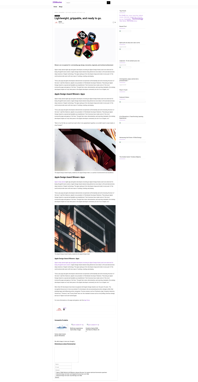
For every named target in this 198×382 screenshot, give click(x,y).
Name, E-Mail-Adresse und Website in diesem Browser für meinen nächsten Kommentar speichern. (81, 372)
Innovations (121, 17)
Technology (137, 19)
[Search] (108, 2)
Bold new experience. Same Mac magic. (76, 329)
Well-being (130, 21)
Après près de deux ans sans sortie (129, 42)
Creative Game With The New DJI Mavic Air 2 (92, 329)
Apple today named (60, 182)
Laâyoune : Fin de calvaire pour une (129, 61)
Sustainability (127, 19)
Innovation (61, 12)
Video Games (122, 21)
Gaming (130, 15)
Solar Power (121, 19)
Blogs (60, 6)
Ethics (127, 15)
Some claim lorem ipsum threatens (60, 334)
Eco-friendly (122, 15)
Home (55, 6)
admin (60, 22)
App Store (87, 300)
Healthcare (141, 15)
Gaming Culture (135, 15)
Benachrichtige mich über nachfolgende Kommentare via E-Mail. (72, 374)
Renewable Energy (133, 17)
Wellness (135, 21)
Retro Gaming (139, 17)
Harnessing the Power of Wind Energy (130, 137)
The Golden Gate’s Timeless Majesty (130, 157)
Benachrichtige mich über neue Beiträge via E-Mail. (69, 375)
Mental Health (126, 17)
